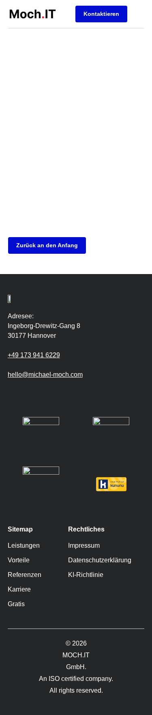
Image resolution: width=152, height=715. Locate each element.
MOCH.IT (76, 655)
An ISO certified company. (76, 678)
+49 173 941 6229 (34, 355)
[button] (137, 13)
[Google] (12, 393)
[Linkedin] (36, 393)
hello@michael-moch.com (45, 374)
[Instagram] (24, 393)
